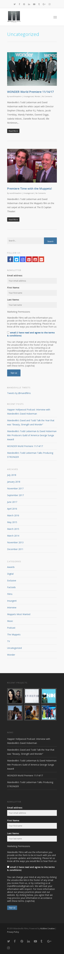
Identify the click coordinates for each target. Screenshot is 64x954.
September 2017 (15, 495)
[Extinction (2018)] (32, 696)
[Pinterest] (29, 259)
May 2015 (12, 522)
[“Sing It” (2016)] (49, 712)
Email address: (15, 275)
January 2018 (13, 481)
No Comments (47, 96)
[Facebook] (10, 259)
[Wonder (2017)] (49, 696)
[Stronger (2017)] (15, 712)
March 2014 (13, 535)
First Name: (13, 287)
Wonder (37, 96)
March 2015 (13, 528)
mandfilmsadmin (15, 96)
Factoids (11, 587)
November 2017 (15, 488)
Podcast (11, 627)
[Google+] (41, 259)
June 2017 (12, 501)
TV (8, 641)
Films (9, 594)
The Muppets (14, 634)
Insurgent (12, 600)
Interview (11, 607)
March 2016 (13, 515)
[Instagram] (22, 259)
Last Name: (13, 299)
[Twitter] (16, 259)
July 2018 (11, 474)
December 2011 (15, 549)
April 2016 (12, 508)
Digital (10, 573)
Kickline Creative (47, 928)
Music (10, 620)
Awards (11, 567)
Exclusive (11, 580)
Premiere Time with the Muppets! (29, 188)
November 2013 (15, 542)
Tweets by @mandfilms (19, 393)
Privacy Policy (13, 932)
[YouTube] (35, 259)
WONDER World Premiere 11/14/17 (30, 92)
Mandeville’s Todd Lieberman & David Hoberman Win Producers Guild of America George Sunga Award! (32, 435)
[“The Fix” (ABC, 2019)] (15, 696)
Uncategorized (28, 96)
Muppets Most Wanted (18, 614)
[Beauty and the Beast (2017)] (32, 712)
